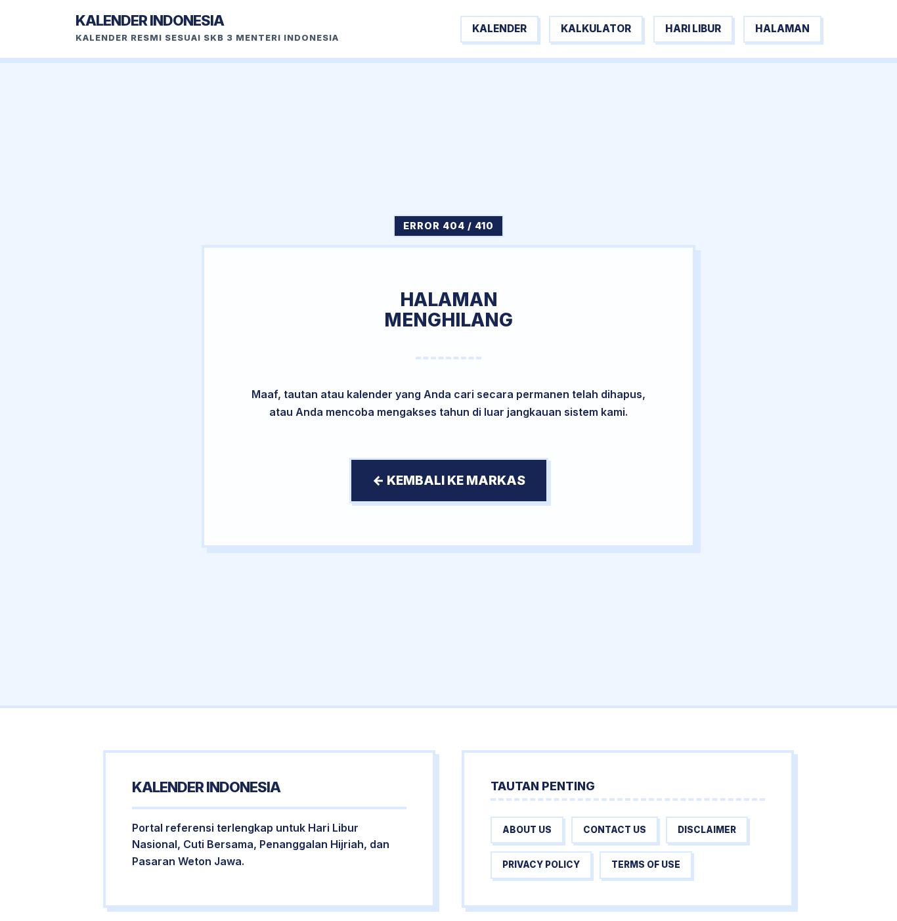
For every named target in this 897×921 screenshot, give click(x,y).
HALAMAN (782, 28)
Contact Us (614, 829)
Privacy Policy (541, 864)
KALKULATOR (596, 28)
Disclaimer (707, 829)
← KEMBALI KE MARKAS (448, 480)
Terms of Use (645, 864)
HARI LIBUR (693, 28)
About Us (527, 829)
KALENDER (499, 28)
